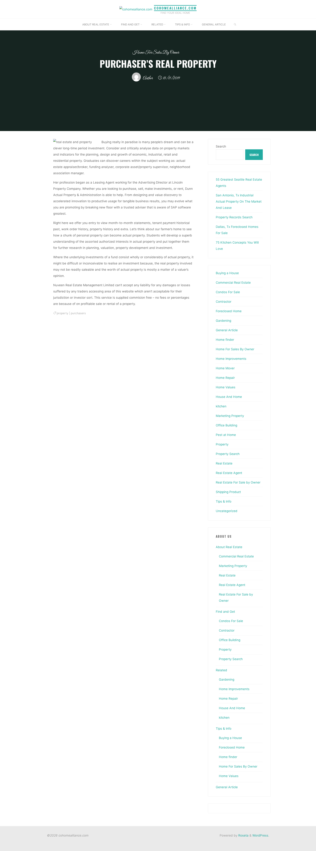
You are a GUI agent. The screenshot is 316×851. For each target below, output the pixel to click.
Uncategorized (226, 511)
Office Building (226, 425)
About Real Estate (229, 547)
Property (222, 444)
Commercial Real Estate (233, 282)
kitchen (221, 406)
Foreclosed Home (229, 311)
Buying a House (227, 273)
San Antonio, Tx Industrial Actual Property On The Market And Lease (239, 201)
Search (221, 146)
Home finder (225, 339)
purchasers (78, 313)
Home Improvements (231, 359)
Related (221, 670)
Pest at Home (226, 435)
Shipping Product (228, 492)
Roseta (243, 835)
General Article (227, 330)
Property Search (228, 454)
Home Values (225, 387)
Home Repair (225, 378)
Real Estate (224, 463)
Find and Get (225, 611)
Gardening (223, 320)
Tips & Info (223, 501)
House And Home (229, 397)
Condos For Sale (228, 292)
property (62, 313)
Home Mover (225, 368)
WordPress (260, 835)
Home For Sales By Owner (155, 52)
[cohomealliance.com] (135, 9)
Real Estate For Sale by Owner (238, 482)
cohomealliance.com (175, 7)
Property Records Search (234, 217)
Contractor (223, 301)
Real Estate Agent (229, 473)
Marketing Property (230, 416)
